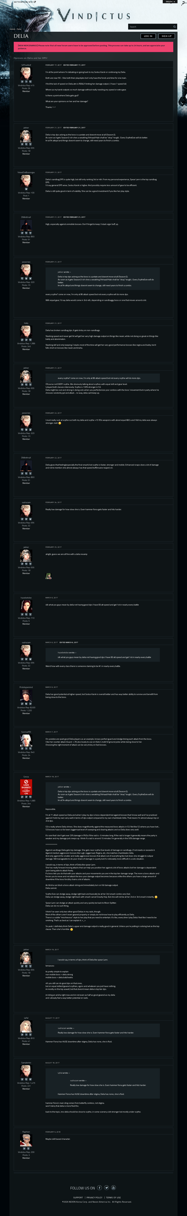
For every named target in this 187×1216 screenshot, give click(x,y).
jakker (26, 127)
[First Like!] (30, 278)
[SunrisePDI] (26, 740)
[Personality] (30, 144)
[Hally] (26, 332)
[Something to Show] (22, 339)
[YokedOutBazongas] (26, 181)
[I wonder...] (30, 81)
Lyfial (26, 1017)
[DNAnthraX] (26, 225)
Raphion (26, 1131)
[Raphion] (26, 1140)
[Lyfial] (26, 1026)
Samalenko (26, 1062)
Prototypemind (26, 687)
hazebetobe (26, 597)
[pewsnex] (26, 270)
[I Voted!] (22, 81)
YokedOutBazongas (26, 172)
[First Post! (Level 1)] (26, 188)
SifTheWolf (26, 65)
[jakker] (26, 136)
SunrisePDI (26, 731)
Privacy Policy (94, 1197)
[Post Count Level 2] (26, 518)
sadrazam (26, 502)
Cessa (26, 776)
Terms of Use (113, 1197)
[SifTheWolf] (26, 74)
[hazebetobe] (26, 606)
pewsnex (26, 261)
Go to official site (23, 1)
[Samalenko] (26, 1071)
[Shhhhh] (26, 703)
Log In (148, 36)
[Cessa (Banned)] (26, 787)
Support (78, 1197)
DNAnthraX (26, 217)
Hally (26, 323)
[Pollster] (26, 81)
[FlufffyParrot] (48, 575)
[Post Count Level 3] (30, 1079)
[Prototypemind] (26, 696)
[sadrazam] (26, 511)
